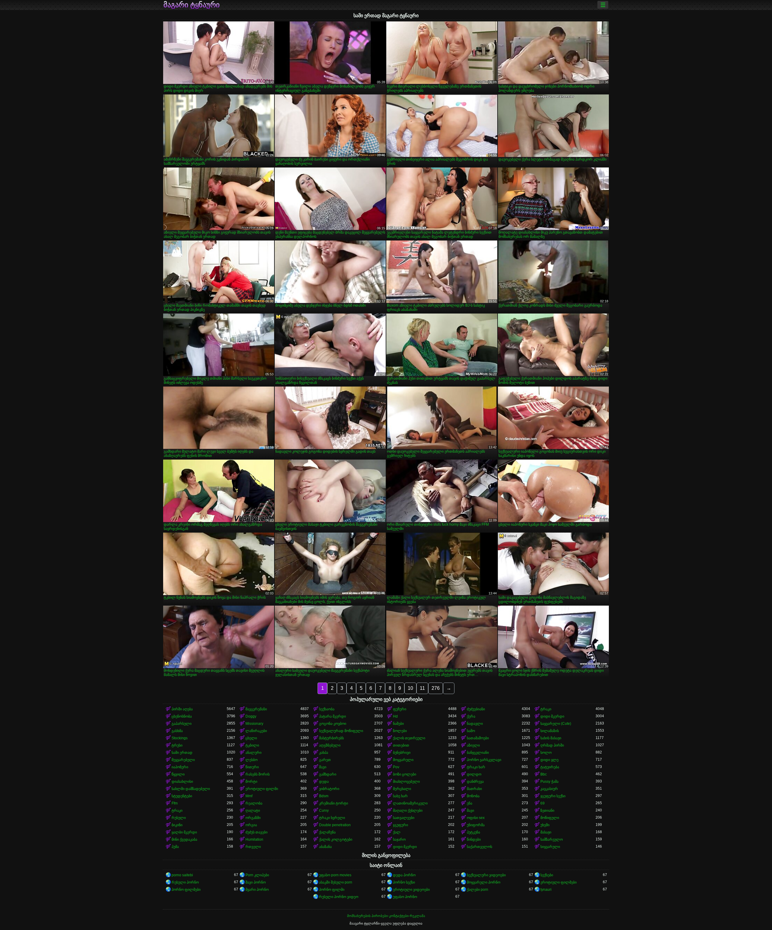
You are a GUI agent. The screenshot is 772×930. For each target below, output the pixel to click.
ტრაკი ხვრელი (332, 818)
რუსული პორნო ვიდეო (338, 897)
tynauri (546, 889)
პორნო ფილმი (331, 889)
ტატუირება (549, 767)
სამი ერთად (182, 752)
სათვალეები (403, 818)
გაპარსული (181, 723)
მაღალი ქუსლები (407, 810)
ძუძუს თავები (256, 832)
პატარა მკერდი (332, 716)
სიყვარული (550, 847)
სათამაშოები (478, 738)
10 (410, 688)
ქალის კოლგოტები (335, 839)
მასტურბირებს (331, 738)
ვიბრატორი (329, 789)
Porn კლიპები (257, 875)
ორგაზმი (253, 818)
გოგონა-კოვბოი (332, 723)
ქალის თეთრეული (409, 738)
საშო (471, 731)
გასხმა (177, 731)
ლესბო (251, 760)
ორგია (251, 825)
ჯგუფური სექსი (552, 796)
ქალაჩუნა (327, 832)
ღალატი (252, 810)
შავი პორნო (255, 882)
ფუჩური (399, 709)
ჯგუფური (400, 825)
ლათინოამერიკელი (410, 803)
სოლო (546, 752)
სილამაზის (549, 731)
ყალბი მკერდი (184, 832)
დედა (324, 781)
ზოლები (400, 731)
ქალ (396, 832)
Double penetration (335, 825)
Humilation (254, 839)
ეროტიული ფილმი (261, 789)
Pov (396, 767)
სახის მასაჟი (550, 738)
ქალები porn (477, 889)
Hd (395, 716)
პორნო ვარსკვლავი (484, 760)
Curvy (324, 810)
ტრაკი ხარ (476, 767)
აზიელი (473, 745)
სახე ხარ (400, 796)
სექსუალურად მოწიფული (341, 731)
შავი (322, 767)
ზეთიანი (547, 810)
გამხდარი (327, 774)
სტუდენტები (182, 796)
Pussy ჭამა (549, 781)
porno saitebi (182, 875)
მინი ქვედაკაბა (184, 839)
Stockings (180, 738)
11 (422, 688)
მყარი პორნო (257, 889)
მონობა (473, 796)
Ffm (175, 803)
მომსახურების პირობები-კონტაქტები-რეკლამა (386, 916)
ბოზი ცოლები (404, 774)
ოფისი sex (476, 818)
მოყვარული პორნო (483, 882)
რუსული (179, 818)
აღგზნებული (329, 745)
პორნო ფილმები (186, 889)
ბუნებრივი (401, 752)
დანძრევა (475, 781)
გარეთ (325, 760)
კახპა (323, 752)
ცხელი (251, 738)
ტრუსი (177, 745)
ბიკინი (177, 825)
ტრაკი (545, 709)
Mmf (248, 796)
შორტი (251, 781)
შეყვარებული (183, 760)
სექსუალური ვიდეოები (486, 875)
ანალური (253, 752)
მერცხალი (402, 789)
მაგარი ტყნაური (191, 5)
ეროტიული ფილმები (558, 882)
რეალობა (253, 803)
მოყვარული (403, 760)
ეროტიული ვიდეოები (411, 889)
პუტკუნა (473, 832)
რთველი (253, 847)
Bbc (543, 774)
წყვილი (178, 774)
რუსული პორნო (185, 882)
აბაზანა (325, 847)
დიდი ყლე (549, 760)
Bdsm (323, 796)
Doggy (250, 716)
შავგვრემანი (256, 709)
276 (436, 688)
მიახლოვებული (406, 781)
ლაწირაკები (256, 731)
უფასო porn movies (335, 875)
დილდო (474, 774)
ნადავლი (475, 723)
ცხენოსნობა (182, 716)
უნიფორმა (476, 825)
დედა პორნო (404, 875)
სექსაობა (326, 709)
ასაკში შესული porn (335, 882)
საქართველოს (479, 847)
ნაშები (398, 723)
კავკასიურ (549, 789)
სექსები (546, 875)
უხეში (544, 825)
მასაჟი (545, 832)
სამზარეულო (551, 839)
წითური (252, 767)
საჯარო (399, 839)
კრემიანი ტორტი (333, 803)
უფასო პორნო (405, 897)
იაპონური (180, 767)
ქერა (471, 716)
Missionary (254, 723)
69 (542, 803)
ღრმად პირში (552, 745)
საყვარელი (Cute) (555, 723)
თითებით (401, 745)
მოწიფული (549, 818)
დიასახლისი (182, 781)
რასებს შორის (257, 774)
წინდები (474, 839)
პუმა (175, 847)
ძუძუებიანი (476, 709)
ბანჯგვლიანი (478, 752)
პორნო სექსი (404, 882)
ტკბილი (252, 745)
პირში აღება (182, 709)
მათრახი (474, 789)
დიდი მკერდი (552, 716)
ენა (469, 803)
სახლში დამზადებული (191, 789)
